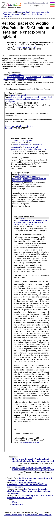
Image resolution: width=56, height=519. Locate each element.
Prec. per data (9, 12)
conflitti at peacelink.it (15, 77)
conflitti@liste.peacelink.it (36, 3)
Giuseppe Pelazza (16, 75)
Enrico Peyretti (23, 175)
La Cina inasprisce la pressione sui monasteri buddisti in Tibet (29, 479)
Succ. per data (23, 12)
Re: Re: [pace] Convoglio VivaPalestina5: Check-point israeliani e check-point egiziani (33, 468)
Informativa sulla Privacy (14, 515)
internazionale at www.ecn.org (27, 99)
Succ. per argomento (12, 14)
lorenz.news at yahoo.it (24, 47)
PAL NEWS (24, 218)
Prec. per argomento (40, 12)
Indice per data (29, 14)
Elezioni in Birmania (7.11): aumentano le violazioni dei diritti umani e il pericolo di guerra (27, 484)
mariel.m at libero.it (18, 95)
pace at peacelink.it (33, 77)
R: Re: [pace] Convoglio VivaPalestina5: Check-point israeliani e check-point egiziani (33, 460)
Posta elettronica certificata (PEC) (38, 515)
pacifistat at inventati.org (27, 79)
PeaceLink (11, 4)
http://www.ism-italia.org (29, 442)
